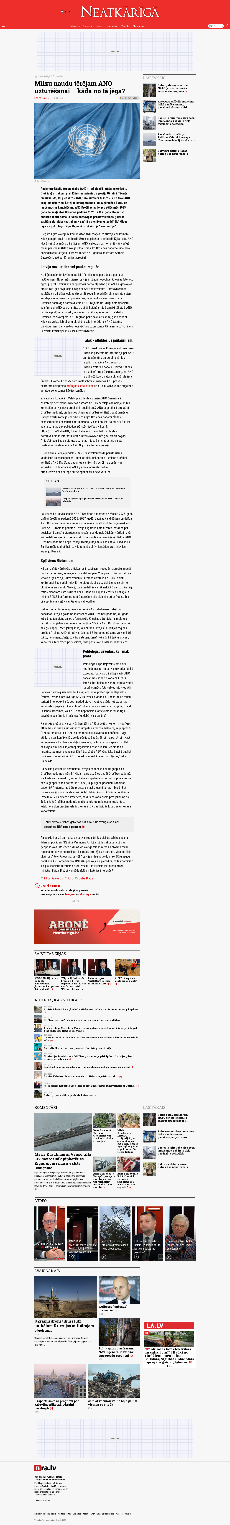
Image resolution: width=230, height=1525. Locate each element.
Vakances (119, 1514)
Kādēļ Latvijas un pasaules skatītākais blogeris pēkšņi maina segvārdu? (87, 1066)
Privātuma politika (64, 1514)
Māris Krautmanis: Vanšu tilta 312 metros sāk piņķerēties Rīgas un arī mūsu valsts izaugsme (62, 1161)
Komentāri (88, 26)
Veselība (125, 26)
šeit (84, 827)
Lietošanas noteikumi (81, 1514)
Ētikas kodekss (108, 1514)
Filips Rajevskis (52, 878)
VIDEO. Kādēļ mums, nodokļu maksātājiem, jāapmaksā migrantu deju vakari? (46, 984)
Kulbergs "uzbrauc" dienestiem (113, 1308)
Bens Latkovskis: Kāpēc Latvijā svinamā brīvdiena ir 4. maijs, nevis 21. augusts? (127, 1180)
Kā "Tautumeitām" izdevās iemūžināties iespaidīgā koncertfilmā (82, 1020)
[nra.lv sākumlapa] (65, 11)
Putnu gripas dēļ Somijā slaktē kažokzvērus (70, 1095)
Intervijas (75, 26)
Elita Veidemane (41, 98)
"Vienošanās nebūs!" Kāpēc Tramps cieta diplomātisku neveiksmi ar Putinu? (89, 1085)
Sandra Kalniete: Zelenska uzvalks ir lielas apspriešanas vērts (81, 1076)
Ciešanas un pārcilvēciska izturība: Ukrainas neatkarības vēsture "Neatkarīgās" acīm (91, 1039)
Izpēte (99, 26)
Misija (53, 1514)
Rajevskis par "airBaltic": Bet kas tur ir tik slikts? (99, 981)
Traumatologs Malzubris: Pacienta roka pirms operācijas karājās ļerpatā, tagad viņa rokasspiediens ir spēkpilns (90, 1029)
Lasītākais (154, 77)
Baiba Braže (84, 878)
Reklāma (46, 1514)
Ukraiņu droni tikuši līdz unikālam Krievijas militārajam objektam (64, 1326)
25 (52, 1040)
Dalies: (75, 901)
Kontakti (128, 1514)
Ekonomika (138, 26)
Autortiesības (96, 1514)
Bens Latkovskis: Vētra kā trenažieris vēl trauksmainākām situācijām (103, 1136)
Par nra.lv (38, 1514)
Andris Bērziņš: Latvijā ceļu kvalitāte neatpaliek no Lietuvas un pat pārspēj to (91, 1009)
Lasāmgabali (112, 26)
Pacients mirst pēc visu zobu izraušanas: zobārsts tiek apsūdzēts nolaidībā (176, 120)
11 (51, 989)
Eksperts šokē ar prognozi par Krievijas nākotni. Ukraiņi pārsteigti (92, 499)
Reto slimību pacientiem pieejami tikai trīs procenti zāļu (78, 1048)
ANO (69, 878)
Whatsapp (85, 894)
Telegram (70, 894)
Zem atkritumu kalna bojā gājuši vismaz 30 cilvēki (112, 1402)
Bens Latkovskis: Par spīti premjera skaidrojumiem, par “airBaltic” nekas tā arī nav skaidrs (104, 1180)
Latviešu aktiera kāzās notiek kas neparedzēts (173, 152)
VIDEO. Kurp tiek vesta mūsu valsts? (126, 979)
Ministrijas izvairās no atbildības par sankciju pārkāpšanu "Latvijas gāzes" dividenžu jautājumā (88, 1057)
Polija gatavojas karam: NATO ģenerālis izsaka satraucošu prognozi (173, 88)
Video (41, 1200)
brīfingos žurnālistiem (79, 386)
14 (186, 91)
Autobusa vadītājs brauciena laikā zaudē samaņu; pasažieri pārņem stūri (176, 104)
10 (138, 1086)
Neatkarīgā (44, 76)
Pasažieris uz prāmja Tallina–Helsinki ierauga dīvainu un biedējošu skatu (93, 489)
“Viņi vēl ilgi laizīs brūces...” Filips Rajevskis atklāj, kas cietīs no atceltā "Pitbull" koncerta (73, 984)
